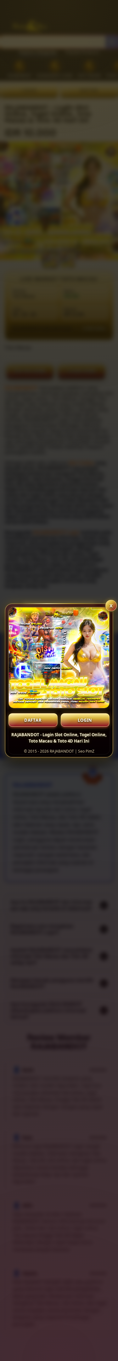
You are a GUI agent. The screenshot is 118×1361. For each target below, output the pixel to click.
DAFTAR (33, 720)
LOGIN (85, 720)
